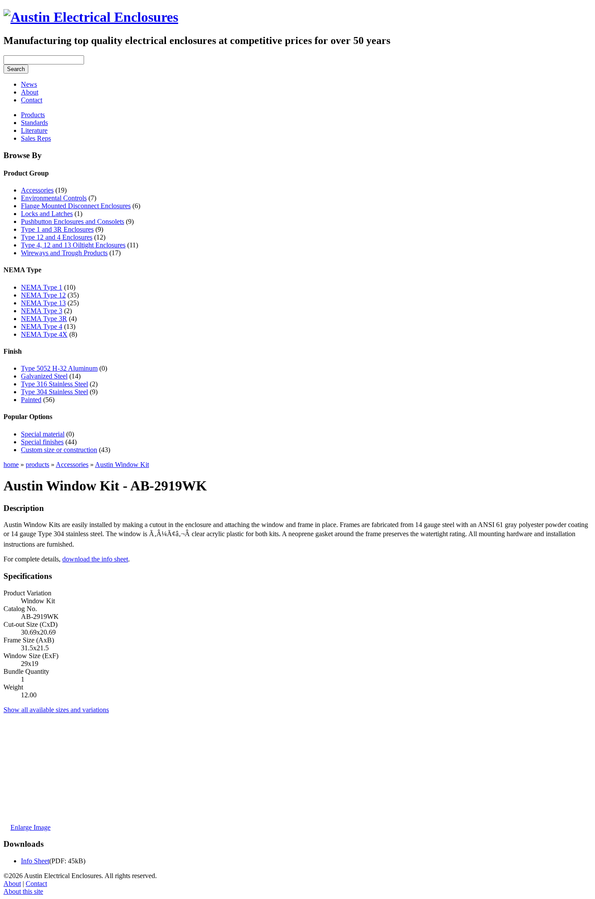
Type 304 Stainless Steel (54, 391)
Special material (42, 434)
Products (33, 114)
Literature (34, 130)
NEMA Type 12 (43, 295)
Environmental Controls (54, 198)
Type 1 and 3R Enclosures (57, 229)
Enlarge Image (30, 827)
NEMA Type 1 (41, 287)
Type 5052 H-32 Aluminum (59, 368)
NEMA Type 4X (44, 334)
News (29, 84)
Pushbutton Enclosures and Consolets (72, 221)
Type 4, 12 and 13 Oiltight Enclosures (73, 245)
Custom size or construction (59, 449)
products (37, 464)
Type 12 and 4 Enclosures (56, 237)
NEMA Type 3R (44, 318)
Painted (31, 399)
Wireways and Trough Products (64, 253)
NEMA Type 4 (41, 326)
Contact (31, 100)
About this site (23, 891)
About (29, 92)
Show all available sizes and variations (56, 709)
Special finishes (42, 442)
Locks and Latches (47, 213)
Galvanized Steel (44, 376)
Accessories (37, 190)
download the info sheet (95, 559)
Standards (34, 122)
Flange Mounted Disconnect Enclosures (76, 206)
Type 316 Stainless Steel (54, 384)
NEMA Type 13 (43, 303)
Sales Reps (36, 138)
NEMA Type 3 (41, 310)
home (11, 464)
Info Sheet (35, 861)
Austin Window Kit (122, 464)
